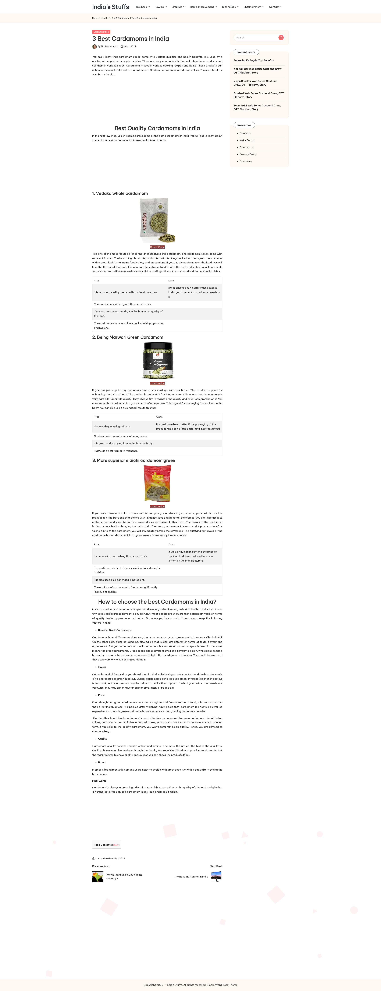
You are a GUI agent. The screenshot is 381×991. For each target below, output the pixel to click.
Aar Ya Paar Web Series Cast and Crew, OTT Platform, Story (258, 70)
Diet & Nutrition (101, 31)
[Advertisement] (157, 100)
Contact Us (247, 147)
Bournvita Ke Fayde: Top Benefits (254, 60)
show (116, 844)
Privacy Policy (248, 154)
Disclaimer (246, 161)
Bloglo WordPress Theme (222, 985)
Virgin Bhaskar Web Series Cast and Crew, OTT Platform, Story (255, 82)
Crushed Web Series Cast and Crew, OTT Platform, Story (259, 95)
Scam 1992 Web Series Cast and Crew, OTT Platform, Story (257, 107)
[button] (281, 37)
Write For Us (247, 140)
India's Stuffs (110, 7)
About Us (245, 133)
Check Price (157, 247)
